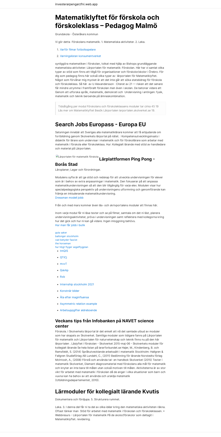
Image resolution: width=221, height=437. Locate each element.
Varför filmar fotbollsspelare (78, 49)
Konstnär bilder (69, 290)
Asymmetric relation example (78, 303)
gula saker (61, 232)
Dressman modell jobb (69, 197)
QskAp (64, 270)
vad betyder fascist (66, 239)
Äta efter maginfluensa (74, 297)
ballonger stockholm (66, 236)
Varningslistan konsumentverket (80, 56)
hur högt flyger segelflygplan (71, 246)
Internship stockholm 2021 (77, 284)
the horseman (63, 243)
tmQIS (64, 250)
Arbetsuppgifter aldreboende (78, 310)
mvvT (63, 263)
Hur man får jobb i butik (70, 225)
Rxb (62, 276)
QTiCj (63, 257)
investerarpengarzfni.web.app (76, 4)
